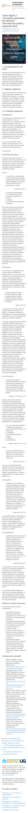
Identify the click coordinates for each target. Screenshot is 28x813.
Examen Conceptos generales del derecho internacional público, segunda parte (13, 747)
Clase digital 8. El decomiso (10, 810)
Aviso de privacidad (7, 775)
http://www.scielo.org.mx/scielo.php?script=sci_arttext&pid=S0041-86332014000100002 (16, 716)
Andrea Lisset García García (12, 741)
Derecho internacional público (12, 738)
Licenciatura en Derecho (17, 3)
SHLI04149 (16, 743)
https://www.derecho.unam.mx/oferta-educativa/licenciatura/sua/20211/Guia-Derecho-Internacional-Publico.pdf (15, 685)
